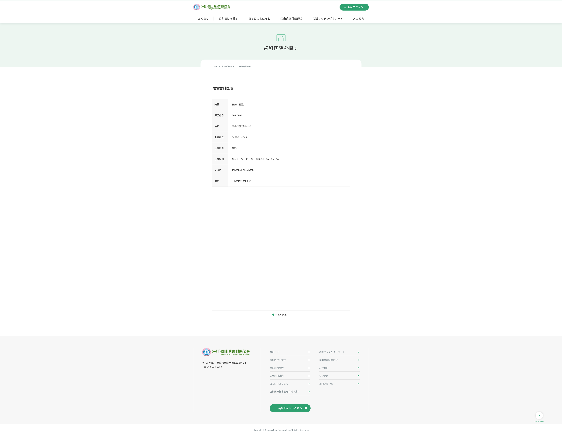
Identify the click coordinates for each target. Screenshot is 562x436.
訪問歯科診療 (277, 375)
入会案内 (358, 18)
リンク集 (323, 375)
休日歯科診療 (277, 367)
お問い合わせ (326, 383)
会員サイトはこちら (290, 408)
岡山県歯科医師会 (291, 18)
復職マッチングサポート (328, 18)
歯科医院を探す (228, 18)
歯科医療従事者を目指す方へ (285, 391)
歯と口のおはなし (259, 18)
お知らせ (203, 18)
